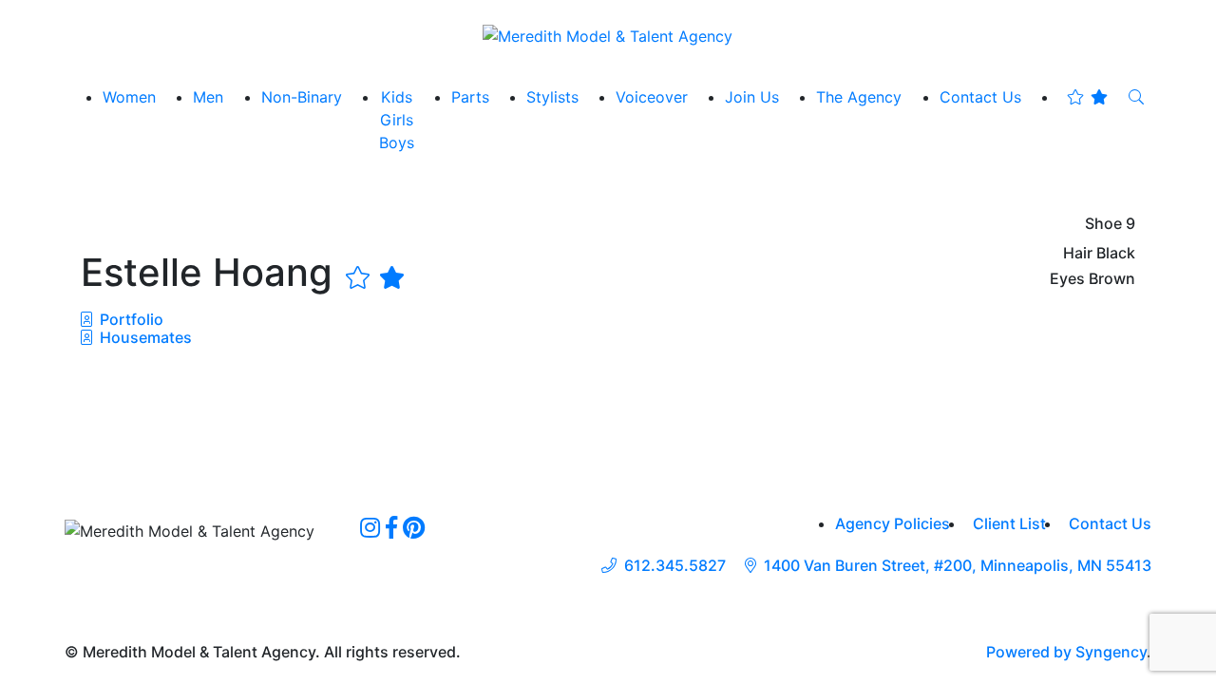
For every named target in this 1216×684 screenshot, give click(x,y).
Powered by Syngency (1066, 651)
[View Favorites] (1087, 97)
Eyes (1067, 279)
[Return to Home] (607, 35)
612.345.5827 (675, 566)
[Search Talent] (1136, 97)
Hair (1077, 253)
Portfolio (129, 319)
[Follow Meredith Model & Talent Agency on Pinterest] (414, 527)
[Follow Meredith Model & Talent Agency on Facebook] (391, 527)
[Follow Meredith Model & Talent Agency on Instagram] (370, 527)
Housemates (144, 337)
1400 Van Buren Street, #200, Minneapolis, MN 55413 (957, 566)
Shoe (1103, 224)
